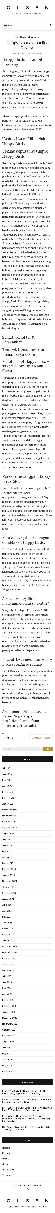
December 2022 (9, 1018)
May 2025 (7, 851)
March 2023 (7, 1000)
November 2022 (9, 1024)
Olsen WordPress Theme (20, 1206)
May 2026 (7, 780)
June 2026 (7, 774)
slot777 (5, 1159)
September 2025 (10, 827)
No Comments (35, 53)
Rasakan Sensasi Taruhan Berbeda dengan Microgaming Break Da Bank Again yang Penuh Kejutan (27, 1109)
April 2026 (7, 786)
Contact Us (19, 1185)
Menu (10, 25)
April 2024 (7, 922)
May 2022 (7, 1053)
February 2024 (9, 934)
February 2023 (9, 1006)
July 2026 (6, 768)
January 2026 (8, 804)
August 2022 (8, 1041)
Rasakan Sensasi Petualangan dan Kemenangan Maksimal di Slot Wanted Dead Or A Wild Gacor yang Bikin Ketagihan (26, 1118)
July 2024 (6, 905)
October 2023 (8, 958)
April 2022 (7, 1059)
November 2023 (9, 952)
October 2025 (8, 821)
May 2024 (7, 917)
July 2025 (6, 839)
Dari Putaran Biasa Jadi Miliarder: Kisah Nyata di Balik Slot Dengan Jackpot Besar (26, 1128)
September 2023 (10, 964)
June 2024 (7, 911)
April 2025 (7, 857)
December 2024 (9, 881)
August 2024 (8, 899)
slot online (6, 1148)
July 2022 (6, 1047)
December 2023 (9, 946)
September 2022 (10, 1035)
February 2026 (9, 798)
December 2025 (9, 810)
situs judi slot (8, 1169)
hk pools (6, 1153)
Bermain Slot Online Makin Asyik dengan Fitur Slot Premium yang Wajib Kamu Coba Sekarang (24, 1092)
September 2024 (10, 893)
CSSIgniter (41, 1206)
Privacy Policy (34, 1185)
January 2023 (8, 1012)
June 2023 (7, 982)
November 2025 (9, 815)
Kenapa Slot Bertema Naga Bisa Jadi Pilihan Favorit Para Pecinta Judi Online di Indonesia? (27, 1100)
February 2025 (9, 869)
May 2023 (7, 988)
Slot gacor (6, 1175)
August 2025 (8, 833)
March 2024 (7, 928)
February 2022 (9, 1071)
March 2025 (7, 863)
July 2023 (6, 976)
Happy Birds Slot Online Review (27, 45)
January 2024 (8, 940)
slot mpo (6, 1164)
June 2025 (7, 845)
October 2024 (8, 887)
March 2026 (7, 792)
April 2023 (7, 994)
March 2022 (7, 1065)
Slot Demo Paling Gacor (27, 37)
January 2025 (8, 875)
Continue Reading (41, 737)
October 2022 (8, 1030)
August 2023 (8, 970)
